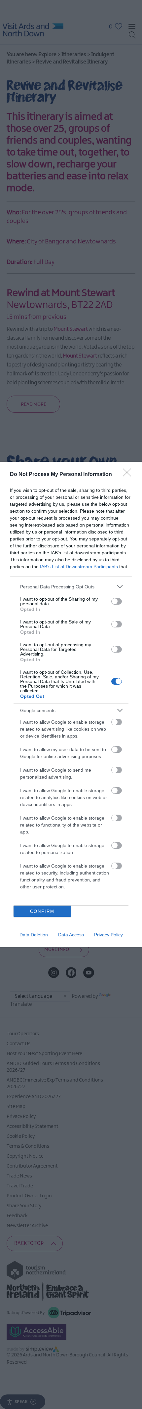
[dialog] (71, 704)
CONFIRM (42, 911)
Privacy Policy (108, 934)
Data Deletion (33, 934)
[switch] (116, 601)
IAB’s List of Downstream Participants (79, 566)
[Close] (129, 474)
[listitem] (71, 586)
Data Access (71, 934)
